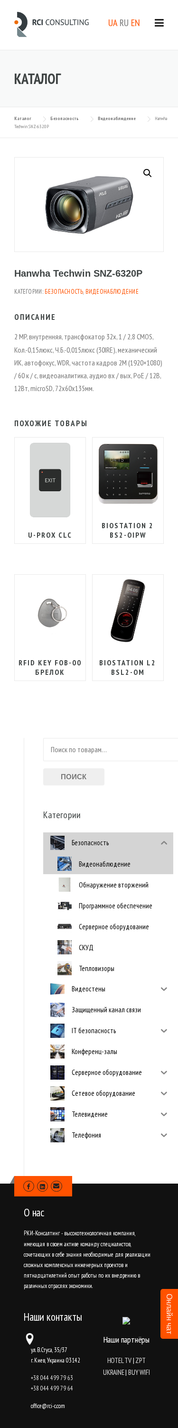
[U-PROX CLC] (50, 480)
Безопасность (64, 292)
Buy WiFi (139, 1372)
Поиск (73, 777)
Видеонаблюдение (112, 292)
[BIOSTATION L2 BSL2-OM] (128, 611)
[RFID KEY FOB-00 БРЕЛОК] (50, 610)
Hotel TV (119, 1360)
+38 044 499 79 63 (52, 1378)
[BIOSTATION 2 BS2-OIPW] (128, 474)
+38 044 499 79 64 (52, 1388)
